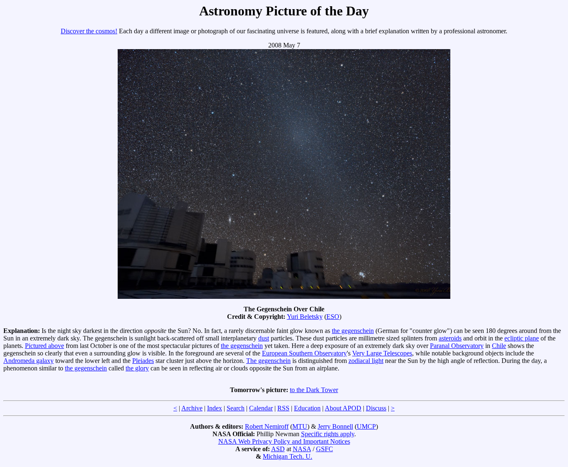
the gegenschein (353, 330)
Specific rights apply (327, 433)
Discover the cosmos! (89, 31)
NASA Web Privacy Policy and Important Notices (284, 441)
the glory (137, 368)
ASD (278, 448)
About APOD (343, 408)
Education (307, 408)
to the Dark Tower (314, 389)
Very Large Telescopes (382, 353)
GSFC (324, 448)
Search (235, 408)
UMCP (366, 426)
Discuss (376, 408)
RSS (283, 408)
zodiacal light (365, 360)
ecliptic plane (521, 338)
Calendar (261, 408)
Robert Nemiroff (267, 426)
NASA (302, 448)
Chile (499, 345)
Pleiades (143, 360)
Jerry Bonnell (335, 426)
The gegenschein (268, 360)
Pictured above (44, 345)
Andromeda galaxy (28, 360)
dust (263, 338)
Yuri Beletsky (305, 316)
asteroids (450, 338)
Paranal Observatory (457, 345)
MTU (299, 426)
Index (214, 408)
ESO (332, 316)
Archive (192, 408)
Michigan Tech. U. (287, 456)
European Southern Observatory (304, 353)
